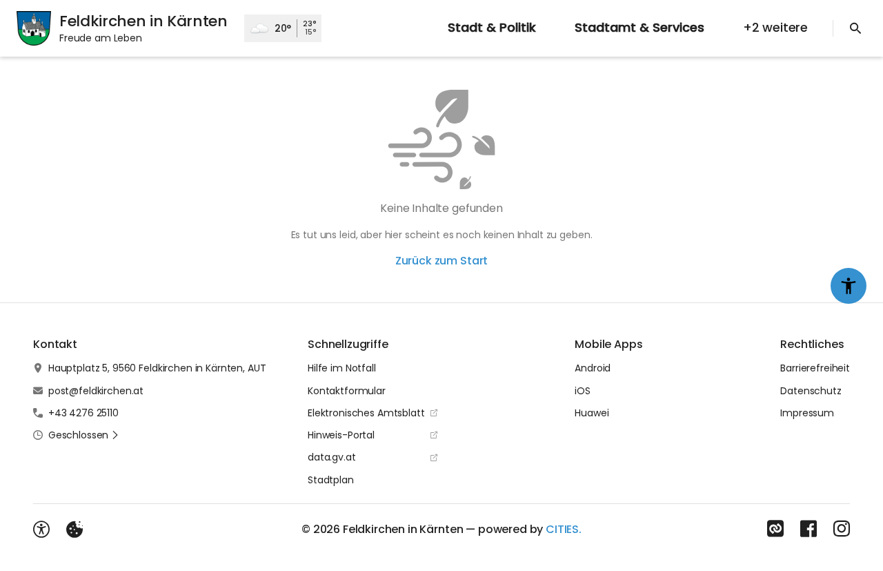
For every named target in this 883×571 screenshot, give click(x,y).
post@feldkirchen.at (95, 391)
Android (593, 368)
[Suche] (855, 28)
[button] (83, 435)
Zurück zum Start (441, 261)
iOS (583, 391)
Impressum (807, 413)
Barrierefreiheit (815, 368)
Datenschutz (810, 391)
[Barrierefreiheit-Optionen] (41, 529)
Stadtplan (331, 480)
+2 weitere (775, 27)
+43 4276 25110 (83, 413)
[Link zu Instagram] (841, 529)
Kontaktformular (347, 391)
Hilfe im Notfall (342, 368)
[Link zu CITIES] (775, 529)
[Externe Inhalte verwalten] (74, 529)
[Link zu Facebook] (808, 529)
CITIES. (564, 529)
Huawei (591, 413)
